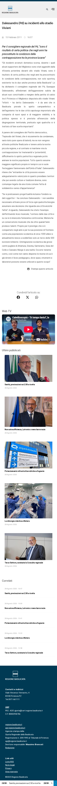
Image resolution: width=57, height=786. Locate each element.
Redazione (9, 748)
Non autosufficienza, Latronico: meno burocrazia (25, 429)
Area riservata (11, 771)
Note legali (10, 765)
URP (7, 707)
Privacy (8, 768)
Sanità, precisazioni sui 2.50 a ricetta (20, 384)
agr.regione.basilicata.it (15, 728)
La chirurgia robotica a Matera (17, 521)
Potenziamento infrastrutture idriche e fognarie (24, 471)
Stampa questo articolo (42, 269)
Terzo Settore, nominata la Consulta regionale (24, 563)
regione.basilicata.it (13, 724)
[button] (53, 9)
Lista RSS (9, 762)
